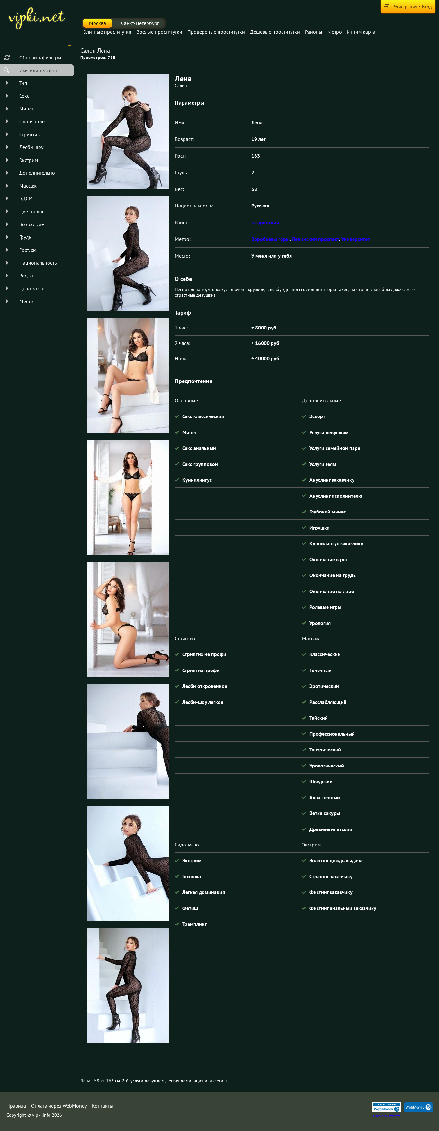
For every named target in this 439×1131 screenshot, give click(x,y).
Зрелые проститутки (159, 32)
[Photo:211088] (127, 253)
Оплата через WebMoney (59, 1105)
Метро (334, 32)
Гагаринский (265, 222)
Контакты (102, 1105)
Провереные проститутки (216, 32)
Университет (355, 239)
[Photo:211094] (127, 863)
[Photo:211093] (127, 131)
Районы (313, 32)
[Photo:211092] (127, 741)
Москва (97, 23)
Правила (16, 1105)
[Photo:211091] (127, 619)
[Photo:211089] (127, 375)
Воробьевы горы (270, 239)
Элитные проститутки (107, 32)
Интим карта (361, 32)
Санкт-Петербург (140, 23)
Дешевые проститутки (275, 32)
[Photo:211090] (127, 497)
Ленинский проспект (315, 239)
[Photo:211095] (127, 985)
